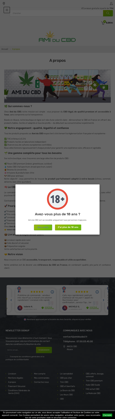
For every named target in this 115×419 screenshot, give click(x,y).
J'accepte (107, 415)
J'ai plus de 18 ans (68, 227)
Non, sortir (43, 227)
